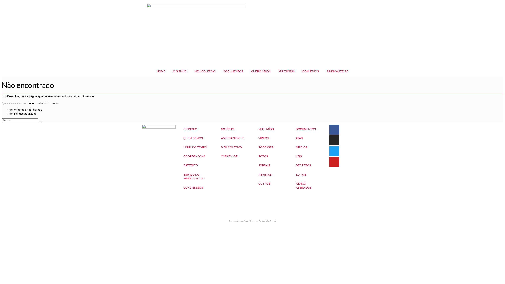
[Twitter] (334, 151)
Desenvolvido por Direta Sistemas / (244, 221)
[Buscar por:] (20, 120)
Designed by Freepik (267, 221)
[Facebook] (334, 130)
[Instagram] (334, 140)
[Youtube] (334, 162)
